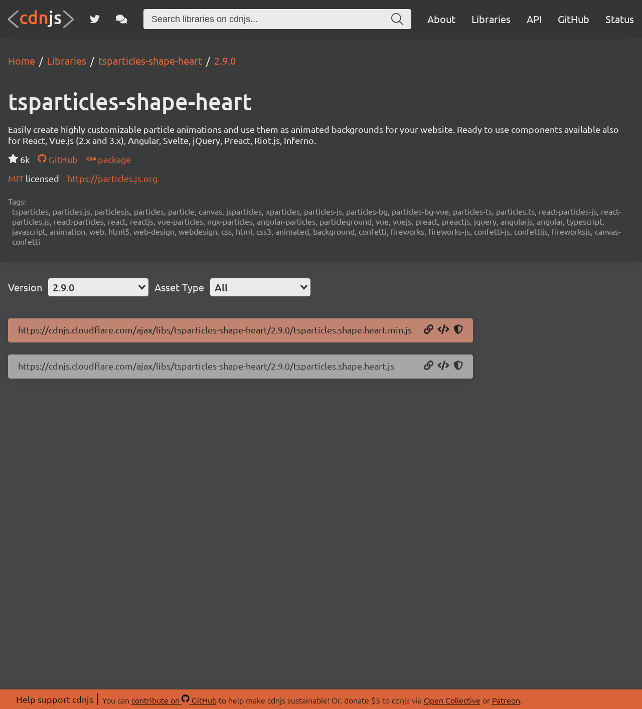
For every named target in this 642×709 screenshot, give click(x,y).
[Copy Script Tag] (443, 329)
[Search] (397, 19)
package (113, 159)
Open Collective (452, 699)
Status (619, 19)
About (441, 19)
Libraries (491, 19)
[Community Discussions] (121, 19)
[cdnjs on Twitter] (95, 19)
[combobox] (98, 287)
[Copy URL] (428, 329)
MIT (17, 178)
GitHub (573, 19)
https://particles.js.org (112, 178)
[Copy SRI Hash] (458, 329)
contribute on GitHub (174, 699)
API (534, 19)
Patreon (506, 699)
